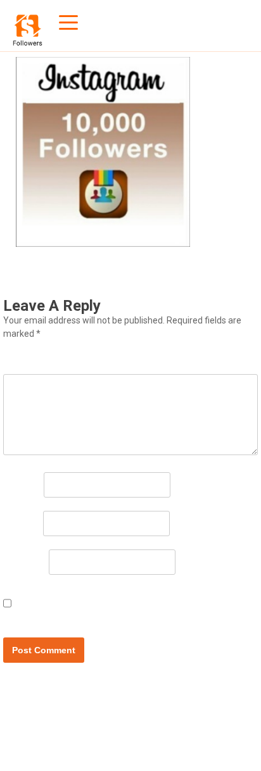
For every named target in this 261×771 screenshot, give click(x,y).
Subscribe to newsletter (75, 612)
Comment (33, 362)
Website (25, 561)
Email (22, 522)
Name (22, 483)
